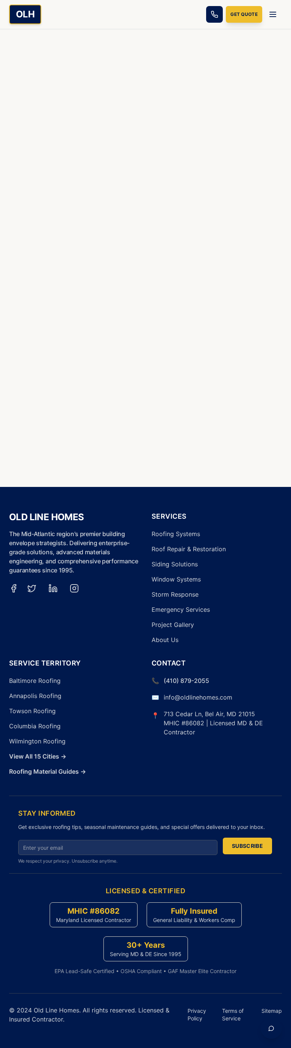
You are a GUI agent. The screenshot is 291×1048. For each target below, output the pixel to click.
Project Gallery (173, 624)
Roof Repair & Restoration (189, 549)
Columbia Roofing (35, 726)
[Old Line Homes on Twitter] (31, 588)
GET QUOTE (244, 14)
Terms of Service (233, 1015)
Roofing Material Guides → (47, 771)
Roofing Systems (176, 534)
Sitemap (271, 1011)
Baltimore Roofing (35, 680)
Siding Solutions (175, 564)
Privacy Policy (197, 1015)
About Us (165, 640)
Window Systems (176, 579)
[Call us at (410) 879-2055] (214, 14)
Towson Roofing (32, 711)
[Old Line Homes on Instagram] (74, 588)
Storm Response (175, 594)
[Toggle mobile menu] (273, 14)
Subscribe (247, 846)
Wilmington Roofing (37, 741)
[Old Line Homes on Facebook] (13, 588)
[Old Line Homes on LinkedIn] (53, 588)
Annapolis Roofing (35, 696)
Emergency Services (181, 609)
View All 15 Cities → (37, 756)
